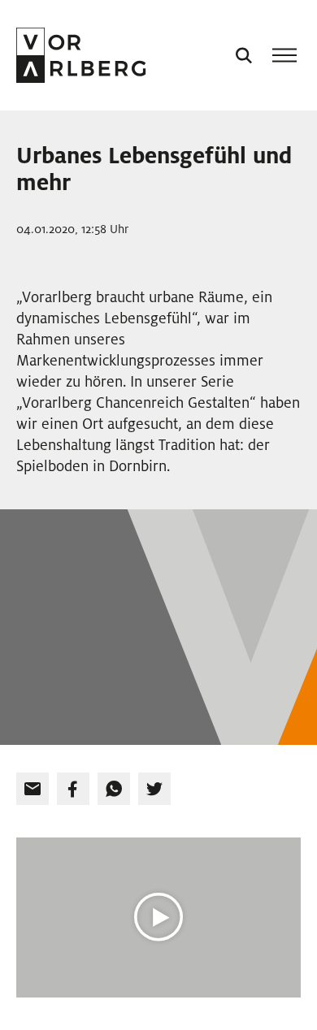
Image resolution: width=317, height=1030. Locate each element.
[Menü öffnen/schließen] (284, 55)
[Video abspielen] (158, 917)
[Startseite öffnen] (80, 55)
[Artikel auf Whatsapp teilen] (114, 788)
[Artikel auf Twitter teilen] (154, 788)
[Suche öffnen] (244, 55)
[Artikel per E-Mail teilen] (32, 788)
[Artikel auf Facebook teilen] (73, 788)
